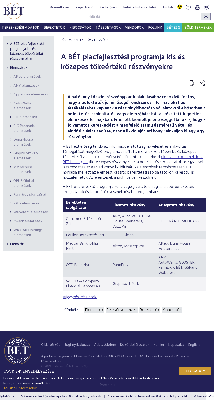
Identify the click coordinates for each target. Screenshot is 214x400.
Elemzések (18, 68)
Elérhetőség (108, 7)
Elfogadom (195, 371)
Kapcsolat (176, 345)
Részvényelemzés (121, 310)
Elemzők (17, 244)
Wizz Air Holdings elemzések (27, 232)
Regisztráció (84, 7)
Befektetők (149, 310)
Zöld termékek (198, 28)
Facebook (188, 7)
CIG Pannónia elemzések (24, 128)
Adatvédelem (105, 345)
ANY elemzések (26, 86)
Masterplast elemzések (22, 169)
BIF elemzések (25, 117)
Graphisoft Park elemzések (25, 155)
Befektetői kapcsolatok (140, 7)
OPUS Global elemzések (23, 183)
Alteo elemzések (27, 77)
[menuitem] (21, 27)
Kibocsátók (172, 310)
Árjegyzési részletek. (80, 297)
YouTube (197, 7)
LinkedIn (206, 7)
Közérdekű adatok (134, 345)
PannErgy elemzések (30, 195)
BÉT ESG (173, 28)
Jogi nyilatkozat (77, 345)
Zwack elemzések (27, 221)
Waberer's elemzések (30, 212)
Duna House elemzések (23, 142)
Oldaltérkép (51, 345)
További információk (20, 388)
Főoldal (67, 40)
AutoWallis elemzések (22, 105)
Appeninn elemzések (30, 94)
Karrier (158, 345)
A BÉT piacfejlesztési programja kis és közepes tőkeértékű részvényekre (27, 51)
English (168, 7)
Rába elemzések (26, 204)
